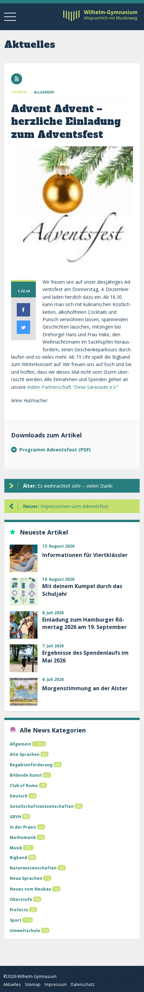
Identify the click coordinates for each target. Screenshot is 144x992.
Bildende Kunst (26, 775)
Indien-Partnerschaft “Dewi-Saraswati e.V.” (73, 387)
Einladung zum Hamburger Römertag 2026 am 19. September (84, 623)
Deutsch (18, 795)
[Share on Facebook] (23, 314)
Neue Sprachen (26, 878)
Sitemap (33, 984)
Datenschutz (82, 984)
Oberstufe (21, 899)
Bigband (18, 857)
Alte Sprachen (25, 754)
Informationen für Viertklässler (85, 555)
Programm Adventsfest (48, 449)
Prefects (19, 909)
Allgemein (20, 744)
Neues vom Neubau (30, 889)
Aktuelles (12, 984)
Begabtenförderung (31, 764)
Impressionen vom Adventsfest (65, 506)
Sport (15, 920)
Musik (16, 847)
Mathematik (23, 837)
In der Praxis (23, 827)
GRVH (15, 816)
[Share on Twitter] (23, 332)
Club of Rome (24, 785)
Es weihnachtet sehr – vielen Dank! (68, 486)
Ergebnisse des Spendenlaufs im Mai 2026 (85, 656)
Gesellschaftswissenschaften (42, 806)
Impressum (56, 984)
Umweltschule (25, 930)
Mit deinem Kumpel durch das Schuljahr (82, 589)
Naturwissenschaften (33, 867)
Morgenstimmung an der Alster (85, 688)
